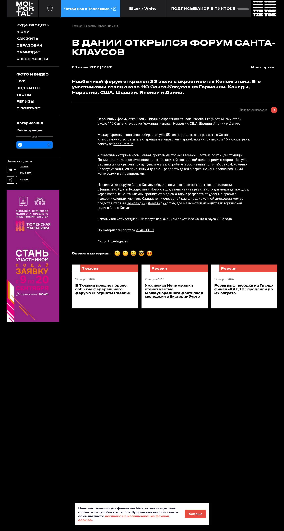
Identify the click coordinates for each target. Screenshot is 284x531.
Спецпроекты (32, 59)
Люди (23, 32)
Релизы (25, 101)
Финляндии (157, 203)
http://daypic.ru (117, 241)
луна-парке (181, 139)
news (24, 166)
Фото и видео (32, 74)
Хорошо (195, 513)
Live (20, 81)
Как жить (27, 38)
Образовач (29, 45)
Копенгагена (123, 144)
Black (135, 8)
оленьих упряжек (127, 199)
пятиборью (219, 164)
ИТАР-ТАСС (145, 230)
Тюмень (90, 268)
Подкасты (28, 88)
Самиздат (28, 52)
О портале (28, 108)
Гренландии (136, 203)
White (150, 8)
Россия (159, 268)
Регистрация (29, 130)
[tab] (34, 123)
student (25, 172)
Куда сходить (32, 25)
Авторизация (29, 123)
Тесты (23, 95)
